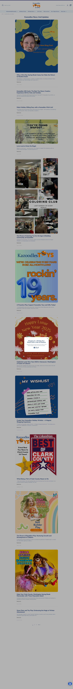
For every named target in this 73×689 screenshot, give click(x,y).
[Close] (47, 338)
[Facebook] (34, 347)
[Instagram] (36, 347)
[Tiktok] (38, 347)
